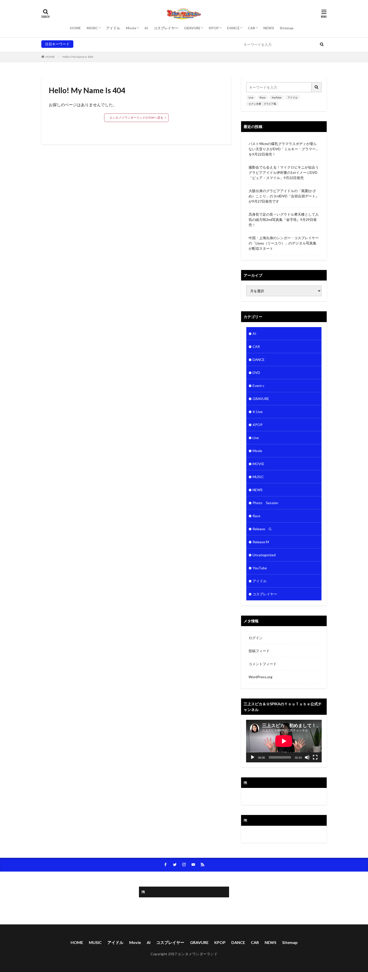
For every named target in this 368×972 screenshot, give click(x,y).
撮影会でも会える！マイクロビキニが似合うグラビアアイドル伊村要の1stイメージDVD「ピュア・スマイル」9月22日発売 (284, 172)
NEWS (268, 28)
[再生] (252, 757)
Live (78, 44)
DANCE (233, 28)
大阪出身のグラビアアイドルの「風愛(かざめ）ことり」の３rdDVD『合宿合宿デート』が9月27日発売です (284, 196)
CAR (251, 28)
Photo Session (265, 503)
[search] (322, 44)
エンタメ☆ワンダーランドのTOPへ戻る (136, 117)
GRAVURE (192, 28)
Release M (261, 542)
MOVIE (258, 464)
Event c (258, 385)
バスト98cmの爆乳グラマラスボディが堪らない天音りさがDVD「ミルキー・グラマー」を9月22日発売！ (284, 149)
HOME (75, 28)
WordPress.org (260, 677)
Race (256, 516)
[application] (284, 741)
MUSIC (92, 28)
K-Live (258, 411)
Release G (262, 529)
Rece (88, 44)
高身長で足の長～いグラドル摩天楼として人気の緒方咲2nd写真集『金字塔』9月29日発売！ (284, 219)
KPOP (214, 28)
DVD (256, 372)
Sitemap (286, 28)
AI (146, 28)
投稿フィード (259, 651)
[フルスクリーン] (315, 757)
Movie (131, 28)
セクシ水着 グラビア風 (147, 44)
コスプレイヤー (166, 28)
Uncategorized (264, 555)
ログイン (256, 638)
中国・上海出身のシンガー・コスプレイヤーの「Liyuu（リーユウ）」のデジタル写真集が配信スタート (284, 243)
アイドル (113, 28)
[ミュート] (307, 757)
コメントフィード (263, 664)
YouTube (102, 44)
